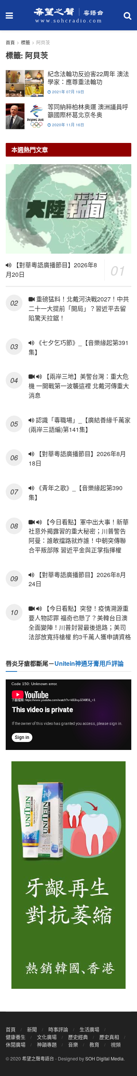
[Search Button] (127, 15)
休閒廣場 (15, 1044)
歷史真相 (109, 1036)
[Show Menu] (9, 15)
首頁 (10, 42)
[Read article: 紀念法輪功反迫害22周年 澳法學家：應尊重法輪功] (25, 83)
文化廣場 (47, 1036)
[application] (68, 714)
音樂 (73, 1044)
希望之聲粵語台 (38, 1058)
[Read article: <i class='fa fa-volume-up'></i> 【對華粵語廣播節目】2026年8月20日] (68, 209)
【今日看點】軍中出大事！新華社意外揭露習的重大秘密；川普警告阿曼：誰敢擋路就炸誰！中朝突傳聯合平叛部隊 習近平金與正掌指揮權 (79, 536)
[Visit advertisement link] (68, 875)
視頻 (116, 1044)
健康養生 (15, 1036)
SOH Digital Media (104, 1058)
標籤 (25, 42)
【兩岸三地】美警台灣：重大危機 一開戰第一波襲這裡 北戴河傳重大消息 (79, 386)
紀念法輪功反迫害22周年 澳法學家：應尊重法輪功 (88, 77)
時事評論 (58, 1029)
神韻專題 (47, 1044)
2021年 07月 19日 (67, 91)
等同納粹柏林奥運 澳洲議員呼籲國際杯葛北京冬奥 (88, 110)
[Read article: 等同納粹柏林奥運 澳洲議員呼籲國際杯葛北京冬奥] (25, 116)
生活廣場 (89, 1029)
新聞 (32, 1029)
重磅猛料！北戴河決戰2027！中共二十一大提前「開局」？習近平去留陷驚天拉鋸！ (79, 308)
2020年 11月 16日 (67, 124)
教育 (94, 1044)
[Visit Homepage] (68, 15)
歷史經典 (78, 1036)
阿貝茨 (43, 42)
